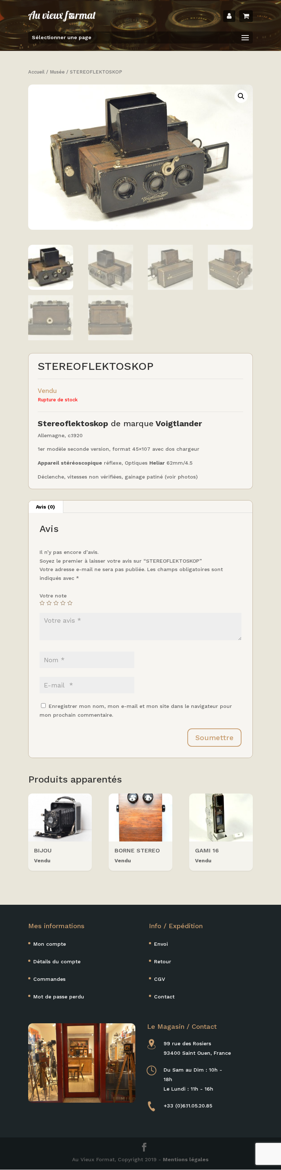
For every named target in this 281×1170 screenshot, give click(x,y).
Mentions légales (186, 1159)
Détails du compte (56, 961)
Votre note (53, 596)
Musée (57, 72)
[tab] (45, 506)
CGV (159, 979)
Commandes (49, 979)
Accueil (36, 72)
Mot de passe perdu (58, 997)
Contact (164, 997)
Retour (162, 961)
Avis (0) (45, 507)
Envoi (161, 944)
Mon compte (49, 944)
